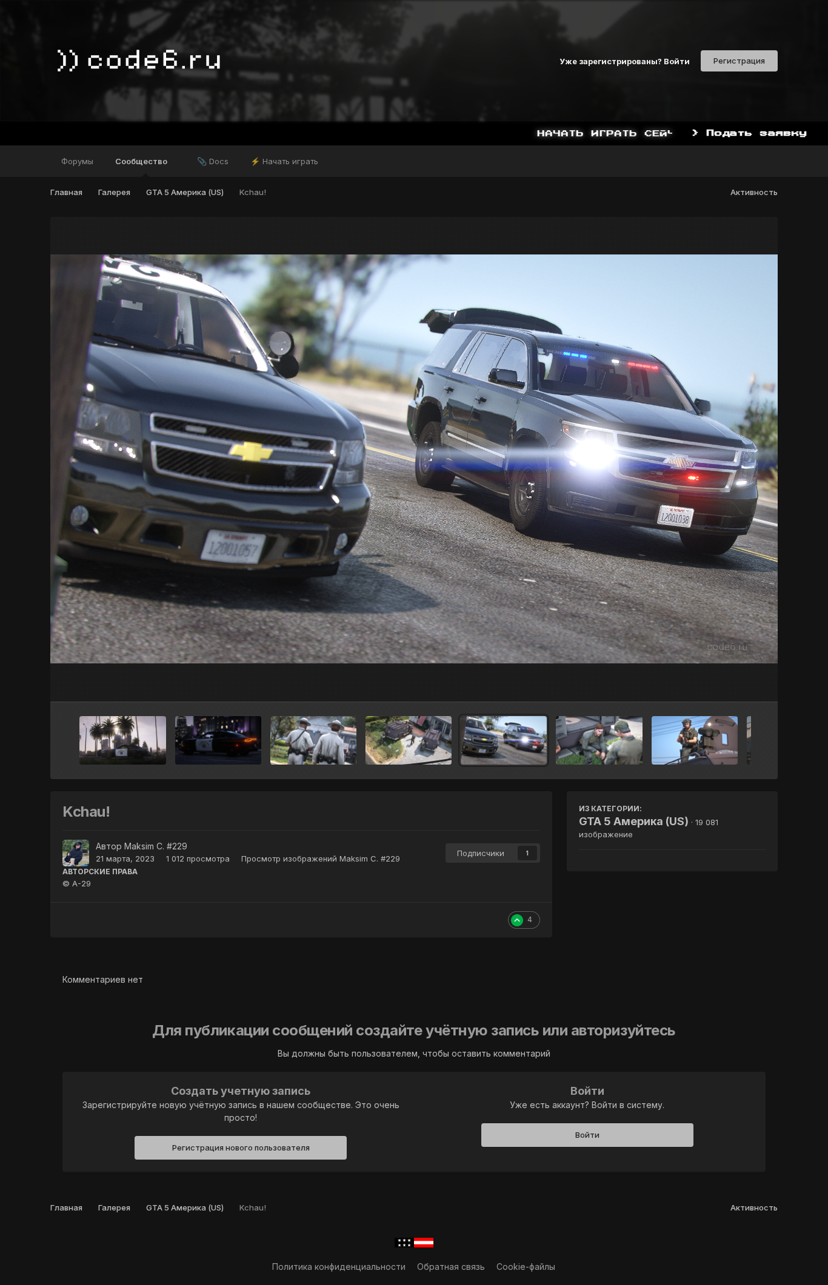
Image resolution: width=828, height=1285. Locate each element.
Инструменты (723, 680)
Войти (587, 1135)
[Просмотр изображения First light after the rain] (122, 740)
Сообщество (142, 161)
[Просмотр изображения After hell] (409, 740)
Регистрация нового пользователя (241, 1147)
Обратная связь (451, 1266)
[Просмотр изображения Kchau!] (504, 740)
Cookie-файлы (525, 1266)
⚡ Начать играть (284, 161)
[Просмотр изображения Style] (218, 740)
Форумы (77, 161)
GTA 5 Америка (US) (634, 821)
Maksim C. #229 (155, 846)
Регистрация (739, 60)
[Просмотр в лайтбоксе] (413, 458)
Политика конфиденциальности (339, 1266)
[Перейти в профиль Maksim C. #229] (75, 853)
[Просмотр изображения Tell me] (599, 740)
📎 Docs (213, 161)
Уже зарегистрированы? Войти (624, 60)
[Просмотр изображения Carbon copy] (313, 740)
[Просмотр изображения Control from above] (695, 740)
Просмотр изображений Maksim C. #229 (320, 858)
